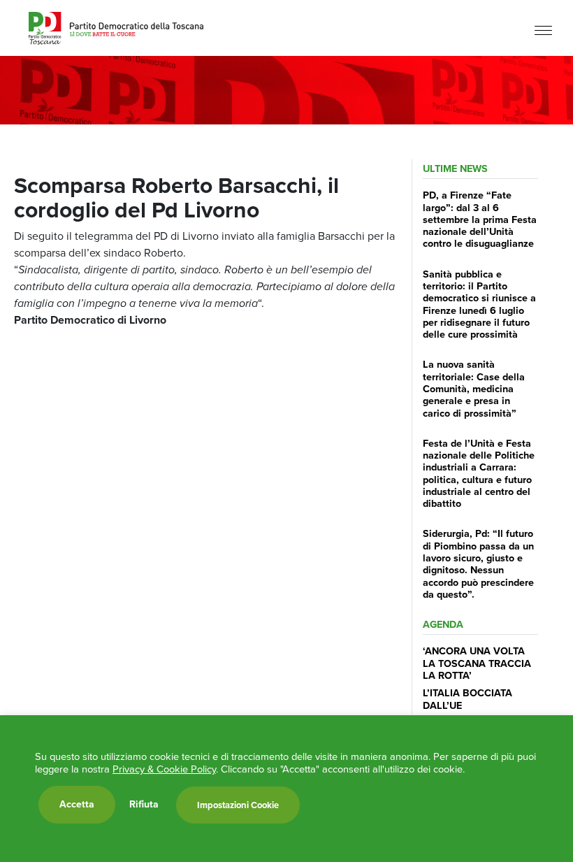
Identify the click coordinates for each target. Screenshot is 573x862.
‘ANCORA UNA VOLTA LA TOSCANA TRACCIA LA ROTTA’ (477, 663)
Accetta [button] (76, 804)
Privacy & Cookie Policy (164, 769)
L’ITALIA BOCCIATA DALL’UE (467, 698)
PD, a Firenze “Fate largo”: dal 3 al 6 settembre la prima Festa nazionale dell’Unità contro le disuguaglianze (480, 219)
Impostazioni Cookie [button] (238, 805)
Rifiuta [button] (144, 804)
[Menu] (543, 29)
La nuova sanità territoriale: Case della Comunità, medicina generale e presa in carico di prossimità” (474, 388)
